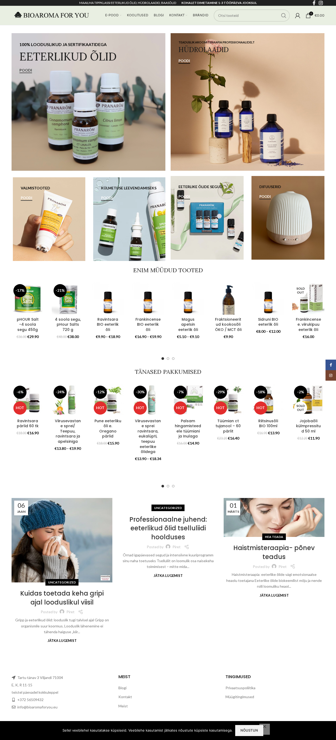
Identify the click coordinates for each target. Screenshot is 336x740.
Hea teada (274, 537)
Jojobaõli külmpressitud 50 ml (308, 426)
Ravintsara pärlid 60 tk (28, 423)
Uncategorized (62, 582)
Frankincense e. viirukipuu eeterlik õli (308, 324)
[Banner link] (88, 102)
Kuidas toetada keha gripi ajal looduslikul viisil (62, 598)
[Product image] (28, 298)
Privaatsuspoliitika (240, 688)
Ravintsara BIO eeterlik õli (108, 324)
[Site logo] (51, 15)
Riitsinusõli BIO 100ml (268, 423)
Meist (123, 706)
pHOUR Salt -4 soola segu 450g (28, 324)
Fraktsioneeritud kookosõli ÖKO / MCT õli (228, 324)
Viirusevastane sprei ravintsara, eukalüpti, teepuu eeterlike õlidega (148, 436)
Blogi (122, 688)
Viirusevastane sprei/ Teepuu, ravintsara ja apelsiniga (68, 431)
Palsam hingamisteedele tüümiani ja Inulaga (188, 428)
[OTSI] (284, 15)
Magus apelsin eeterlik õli (188, 324)
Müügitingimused (239, 696)
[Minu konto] (297, 15)
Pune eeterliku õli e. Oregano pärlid (107, 428)
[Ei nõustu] (264, 729)
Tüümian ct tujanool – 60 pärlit (228, 426)
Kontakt (125, 696)
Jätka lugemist (62, 640)
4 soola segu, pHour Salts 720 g (68, 324)
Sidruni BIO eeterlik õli (268, 322)
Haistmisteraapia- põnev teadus (274, 552)
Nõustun (249, 730)
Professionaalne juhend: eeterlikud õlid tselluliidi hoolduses (168, 528)
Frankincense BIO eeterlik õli (148, 324)
